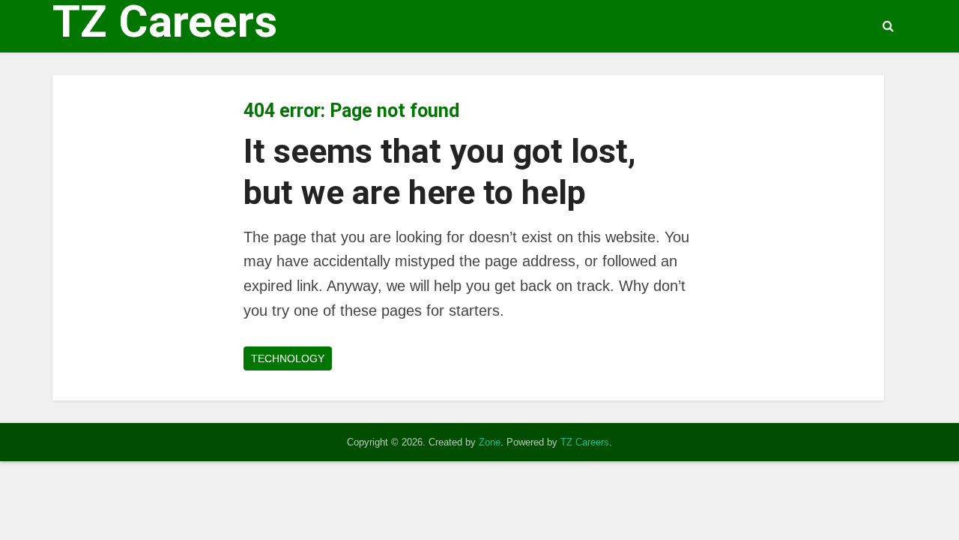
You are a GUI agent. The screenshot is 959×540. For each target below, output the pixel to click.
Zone (489, 442)
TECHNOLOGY (287, 358)
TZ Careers (164, 22)
